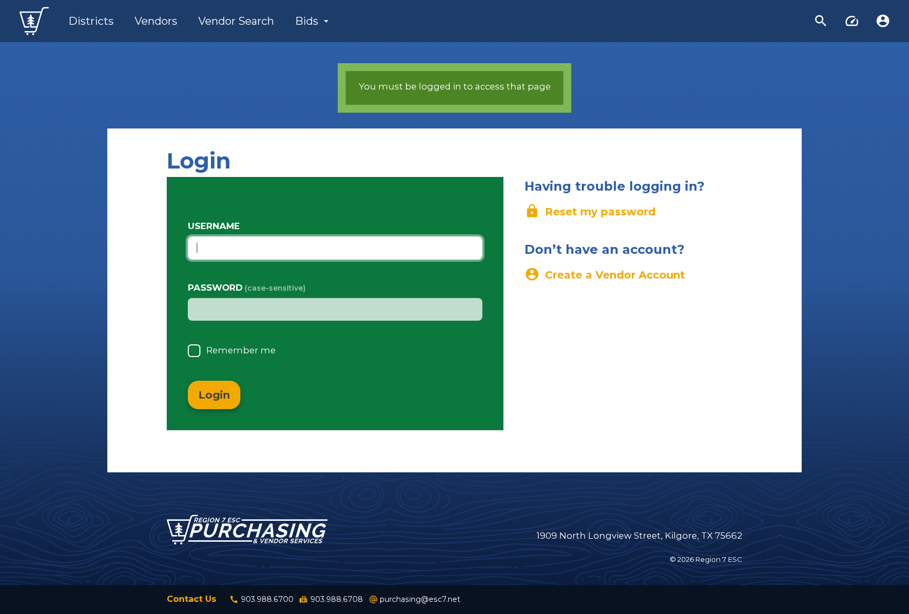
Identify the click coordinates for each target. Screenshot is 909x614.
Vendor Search (236, 21)
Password (215, 287)
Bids (306, 21)
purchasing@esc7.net (415, 599)
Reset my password (589, 211)
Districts (91, 21)
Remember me (241, 350)
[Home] (34, 21)
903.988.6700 (261, 599)
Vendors (156, 21)
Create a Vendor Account (604, 274)
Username (214, 226)
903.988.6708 (331, 599)
